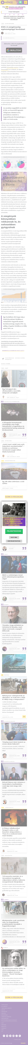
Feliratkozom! (14, 531)
